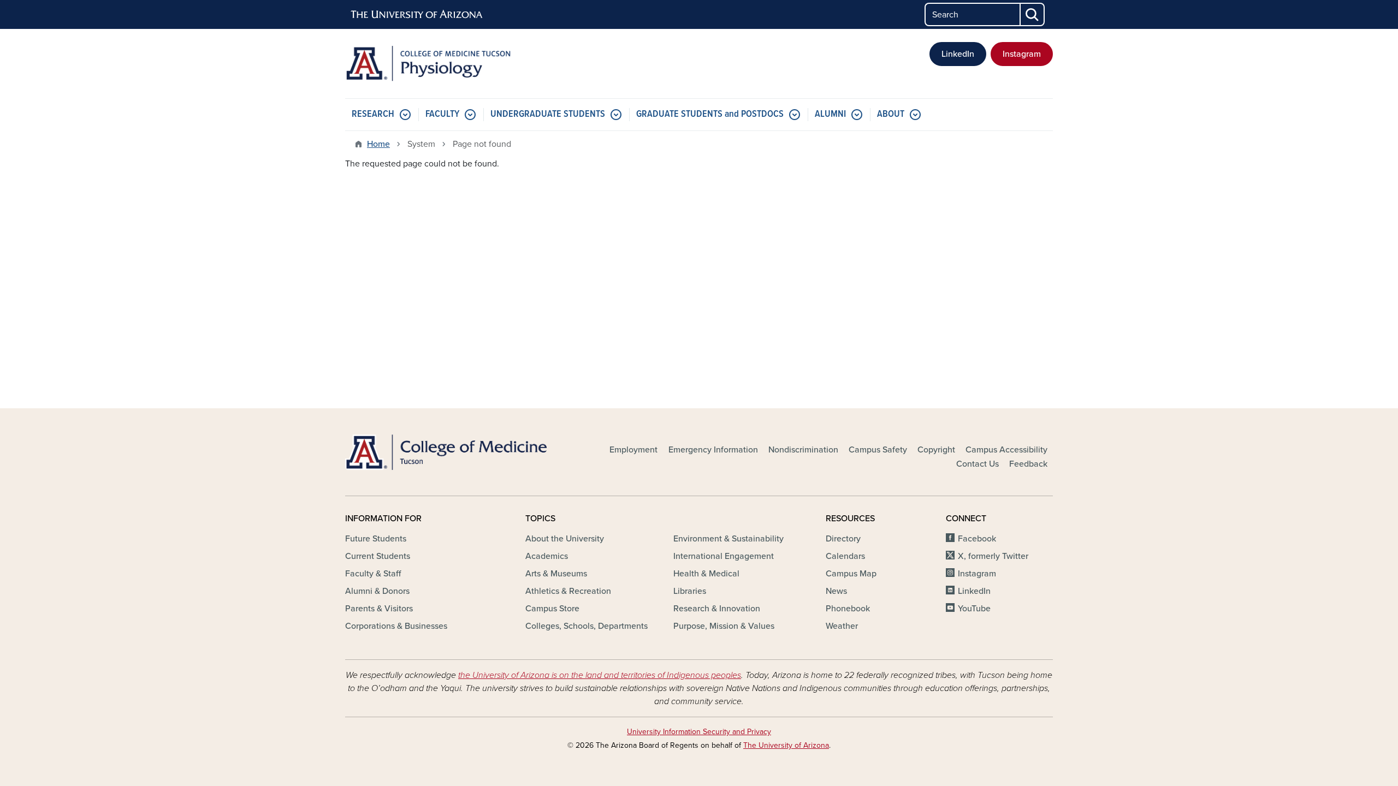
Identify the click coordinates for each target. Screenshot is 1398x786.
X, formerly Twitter (993, 556)
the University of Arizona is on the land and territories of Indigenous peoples (599, 675)
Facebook (977, 538)
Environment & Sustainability (728, 538)
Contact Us (977, 463)
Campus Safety (878, 449)
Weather (842, 626)
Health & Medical (706, 573)
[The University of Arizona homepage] (417, 14)
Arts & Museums (556, 573)
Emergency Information (713, 449)
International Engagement (723, 556)
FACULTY (442, 114)
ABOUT (890, 114)
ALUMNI (830, 114)
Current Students (377, 556)
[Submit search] (1033, 14)
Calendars (845, 556)
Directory (843, 538)
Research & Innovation (716, 608)
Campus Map (851, 573)
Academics (546, 556)
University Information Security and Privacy (699, 731)
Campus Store (552, 608)
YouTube (974, 608)
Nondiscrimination (803, 449)
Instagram (1022, 54)
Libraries (689, 591)
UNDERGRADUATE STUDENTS (547, 114)
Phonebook (848, 608)
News (836, 591)
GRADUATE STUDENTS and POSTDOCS (710, 114)
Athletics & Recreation (568, 591)
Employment (633, 449)
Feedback (1028, 463)
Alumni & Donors (377, 591)
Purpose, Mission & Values (723, 626)
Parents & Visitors (379, 608)
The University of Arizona (786, 745)
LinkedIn (957, 54)
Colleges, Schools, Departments (586, 626)
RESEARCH (373, 114)
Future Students (375, 538)
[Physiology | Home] (458, 63)
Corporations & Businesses (396, 626)
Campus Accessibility (1006, 449)
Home (378, 144)
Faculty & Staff (373, 573)
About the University (564, 538)
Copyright (936, 449)
